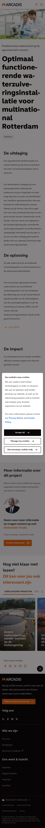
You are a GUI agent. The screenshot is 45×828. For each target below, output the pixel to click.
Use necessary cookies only (20, 450)
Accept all (20, 433)
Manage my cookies (20, 441)
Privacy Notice (16, 418)
